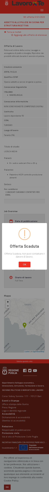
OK (24, 264)
